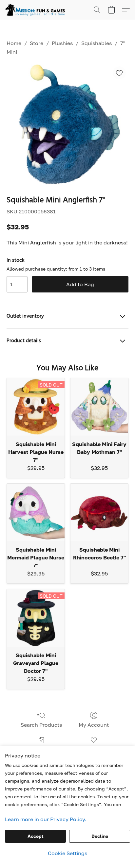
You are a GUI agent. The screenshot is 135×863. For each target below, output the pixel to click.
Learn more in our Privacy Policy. (46, 819)
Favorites (93, 749)
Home (14, 43)
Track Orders (41, 749)
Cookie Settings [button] (67, 853)
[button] (36, 10)
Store (36, 43)
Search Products (41, 725)
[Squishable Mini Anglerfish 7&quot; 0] (67, 124)
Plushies (62, 43)
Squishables (96, 43)
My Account (94, 725)
